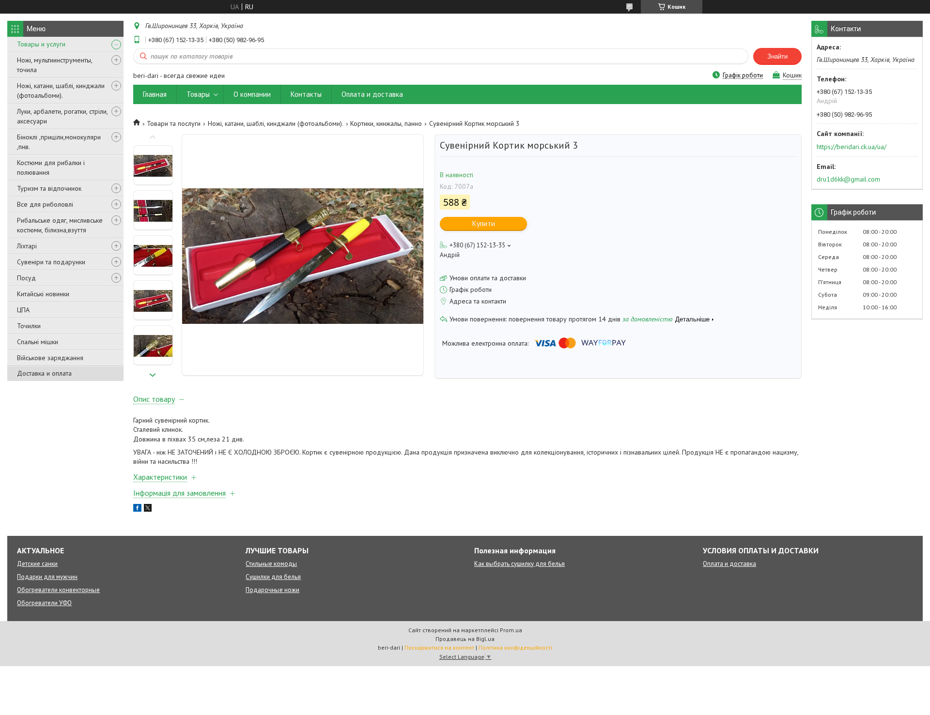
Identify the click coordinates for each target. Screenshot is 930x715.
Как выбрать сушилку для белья (519, 564)
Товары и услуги (41, 44)
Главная (155, 94)
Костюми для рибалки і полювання (51, 167)
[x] (148, 509)
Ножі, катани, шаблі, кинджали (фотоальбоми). (61, 90)
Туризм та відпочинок (49, 188)
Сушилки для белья (273, 577)
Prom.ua (511, 630)
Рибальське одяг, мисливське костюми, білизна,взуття (60, 225)
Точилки (29, 325)
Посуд (26, 278)
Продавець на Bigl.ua (465, 638)
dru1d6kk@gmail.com (848, 179)
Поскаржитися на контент (439, 647)
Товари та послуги (174, 123)
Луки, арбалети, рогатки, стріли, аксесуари (62, 116)
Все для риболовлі (45, 204)
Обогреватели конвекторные (58, 590)
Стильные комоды (271, 564)
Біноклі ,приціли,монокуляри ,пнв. (59, 142)
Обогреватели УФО (44, 603)
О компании (252, 94)
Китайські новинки (43, 293)
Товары (198, 94)
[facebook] (137, 509)
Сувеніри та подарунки (51, 262)
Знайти (777, 56)
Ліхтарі (27, 246)
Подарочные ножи (272, 590)
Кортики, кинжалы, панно (386, 123)
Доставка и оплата (44, 373)
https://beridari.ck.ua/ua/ (851, 146)
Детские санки (37, 564)
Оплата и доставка (372, 94)
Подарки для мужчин (47, 577)
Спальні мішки (37, 341)
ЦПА (23, 309)
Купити (483, 223)
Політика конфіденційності (515, 647)
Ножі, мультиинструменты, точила (54, 65)
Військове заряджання (50, 357)
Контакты (306, 94)
